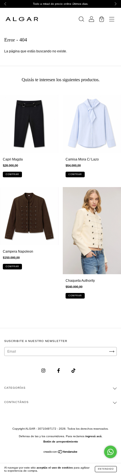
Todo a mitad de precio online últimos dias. (60, 3)
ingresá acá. (93, 436)
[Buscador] (81, 20)
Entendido (106, 469)
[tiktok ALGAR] (73, 370)
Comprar (12, 174)
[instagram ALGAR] (43, 370)
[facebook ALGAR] (58, 370)
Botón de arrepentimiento (60, 441)
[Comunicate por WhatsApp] (110, 452)
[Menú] (112, 20)
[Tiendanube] (60, 453)
